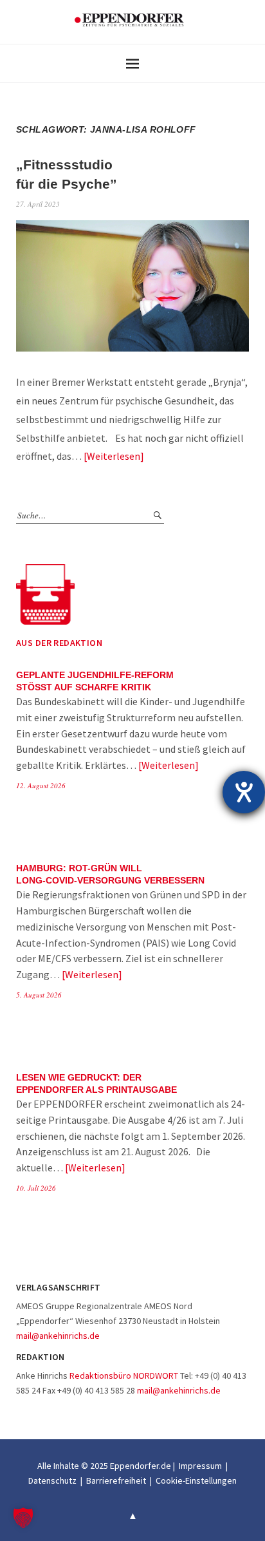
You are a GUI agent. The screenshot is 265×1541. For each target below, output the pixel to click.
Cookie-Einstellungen (196, 1480)
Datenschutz (52, 1480)
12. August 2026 (41, 785)
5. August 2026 (39, 994)
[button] (23, 1518)
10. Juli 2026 (36, 1188)
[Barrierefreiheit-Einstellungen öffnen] (244, 792)
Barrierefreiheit (116, 1480)
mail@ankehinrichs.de (58, 1335)
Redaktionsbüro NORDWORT (123, 1375)
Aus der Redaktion (59, 642)
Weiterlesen (113, 455)
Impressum (200, 1465)
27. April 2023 (38, 204)
